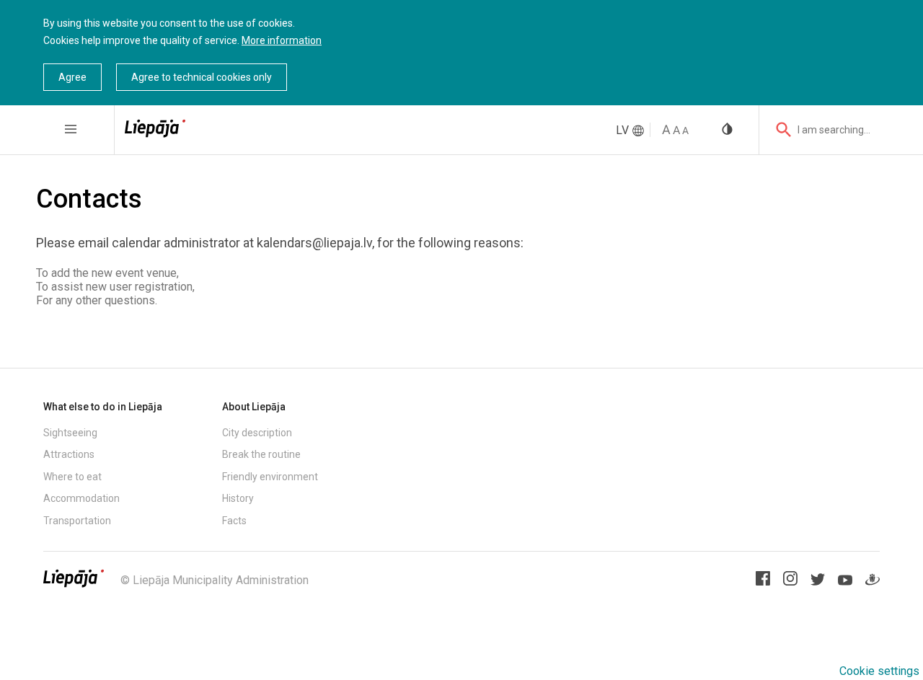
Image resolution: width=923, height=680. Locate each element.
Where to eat (72, 476)
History (238, 498)
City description (257, 432)
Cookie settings (879, 671)
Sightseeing (70, 432)
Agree (72, 77)
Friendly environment (270, 476)
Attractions (68, 454)
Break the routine (261, 454)
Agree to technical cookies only (201, 77)
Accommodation (81, 498)
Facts (234, 520)
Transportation (77, 520)
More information (282, 40)
